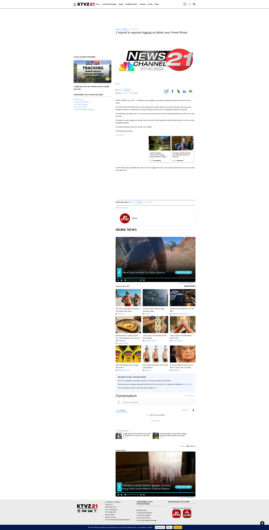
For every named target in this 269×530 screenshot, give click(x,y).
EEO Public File (110, 507)
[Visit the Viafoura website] (191, 446)
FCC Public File (110, 512)
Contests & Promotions (81, 102)
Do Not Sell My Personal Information (117, 520)
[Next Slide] (193, 150)
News (98, 4)
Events (150, 4)
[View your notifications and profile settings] (193, 410)
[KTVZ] (86, 4)
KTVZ (119, 90)
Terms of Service (110, 517)
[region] (155, 421)
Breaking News (79, 99)
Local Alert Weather (109, 4)
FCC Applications (111, 509)
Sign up (192, 395)
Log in (187, 395)
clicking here (188, 384)
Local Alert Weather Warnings (84, 109)
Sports (121, 4)
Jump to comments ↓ (122, 208)
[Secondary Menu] (76, 4)
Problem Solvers (131, 4)
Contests (142, 4)
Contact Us (109, 504)
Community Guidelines (113, 502)
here (155, 388)
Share (157, 4)
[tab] (121, 410)
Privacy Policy (110, 514)
